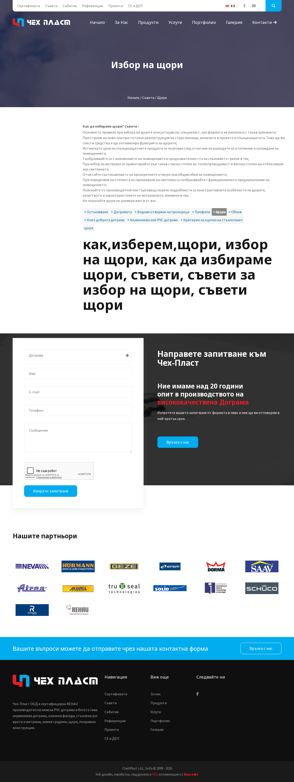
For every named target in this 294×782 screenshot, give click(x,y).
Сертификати (28, 5)
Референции (92, 5)
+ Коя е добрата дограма (104, 220)
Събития (70, 5)
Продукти (148, 22)
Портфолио (204, 22)
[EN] (228, 6)
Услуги (175, 22)
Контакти (262, 22)
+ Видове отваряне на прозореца (162, 211)
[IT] (234, 6)
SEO (155, 774)
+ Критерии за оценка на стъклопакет (212, 220)
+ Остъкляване (96, 211)
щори (88, 228)
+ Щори (219, 211)
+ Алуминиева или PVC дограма (152, 220)
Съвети (51, 5)
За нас (121, 22)
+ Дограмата (121, 211)
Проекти (115, 5)
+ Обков (235, 211)
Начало (97, 22)
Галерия (234, 22)
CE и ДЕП (135, 5)
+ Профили (201, 211)
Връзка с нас (177, 442)
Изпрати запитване (50, 491)
